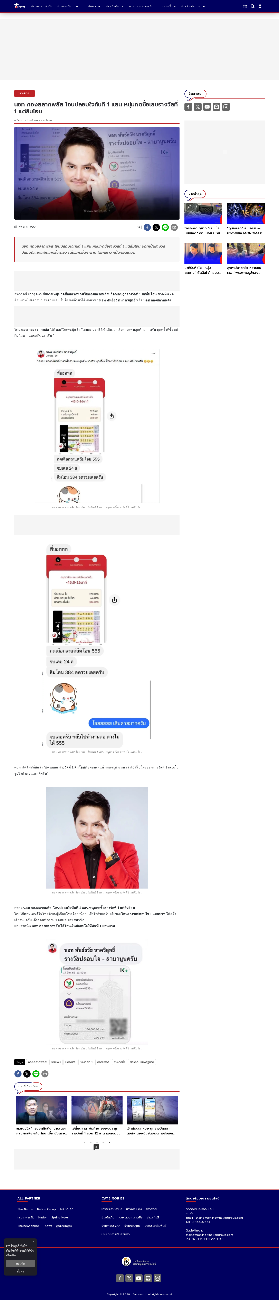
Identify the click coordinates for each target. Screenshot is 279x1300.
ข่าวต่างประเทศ (111, 1226)
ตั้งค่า (20, 1271)
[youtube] (207, 106)
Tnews (47, 1226)
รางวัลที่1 (119, 1062)
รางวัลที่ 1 (86, 1062)
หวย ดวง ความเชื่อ (131, 1217)
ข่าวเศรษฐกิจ (132, 1226)
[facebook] (147, 227)
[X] (198, 106)
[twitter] (156, 227)
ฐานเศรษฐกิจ (64, 1226)
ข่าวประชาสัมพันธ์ (155, 1226)
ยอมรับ (20, 1263)
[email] (174, 227)
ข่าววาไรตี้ (153, 1217)
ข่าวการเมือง (134, 1209)
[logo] (19, 6)
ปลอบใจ (70, 1062)
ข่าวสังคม (32, 120)
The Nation (25, 1209)
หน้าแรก (18, 120)
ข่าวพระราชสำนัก (112, 1209)
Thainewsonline (28, 1226)
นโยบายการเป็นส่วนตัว (116, 1234)
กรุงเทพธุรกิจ (25, 1217)
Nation (42, 1217)
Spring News (60, 1217)
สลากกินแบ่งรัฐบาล (142, 1062)
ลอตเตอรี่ (103, 1062)
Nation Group (46, 1209)
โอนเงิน (56, 1062)
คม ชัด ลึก (66, 1209)
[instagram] (226, 106)
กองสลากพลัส (37, 1062)
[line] (165, 227)
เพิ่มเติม (11, 1255)
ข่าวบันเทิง (108, 1217)
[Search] (253, 6)
